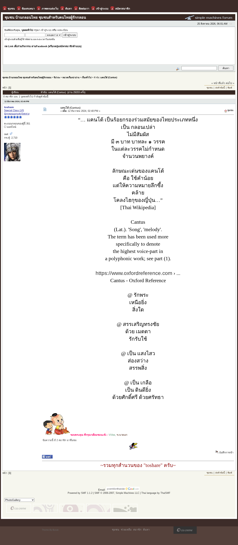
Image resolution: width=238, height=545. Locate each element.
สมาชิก (137, 529)
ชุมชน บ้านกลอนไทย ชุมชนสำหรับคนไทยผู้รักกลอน (26, 77)
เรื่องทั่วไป (86, 77)
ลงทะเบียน (62, 30)
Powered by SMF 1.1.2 (80, 493)
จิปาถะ (57, 77)
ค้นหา (146, 529)
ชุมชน (210, 87)
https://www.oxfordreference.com (134, 273)
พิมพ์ (230, 87)
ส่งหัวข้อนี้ (220, 87)
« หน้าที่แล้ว (218, 83)
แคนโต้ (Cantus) (108, 77)
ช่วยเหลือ (126, 529)
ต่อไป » (230, 83)
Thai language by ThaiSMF (155, 493)
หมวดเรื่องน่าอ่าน (70, 77)
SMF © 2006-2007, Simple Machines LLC (116, 493)
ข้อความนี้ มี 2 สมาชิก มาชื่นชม (60, 440)
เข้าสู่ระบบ (46, 30)
